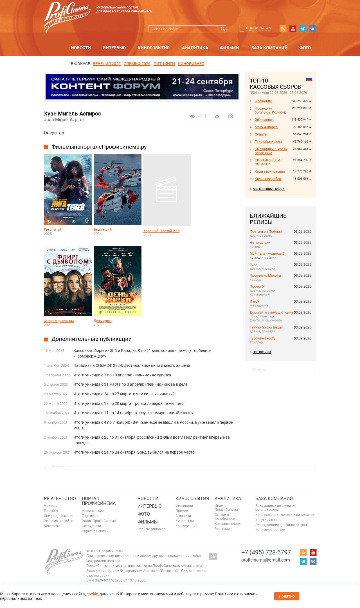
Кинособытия (154, 47)
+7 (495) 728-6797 (266, 552)
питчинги (164, 63)
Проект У (257, 287)
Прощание (263, 101)
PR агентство (60, 498)
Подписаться (258, 28)
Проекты (51, 511)
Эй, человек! (264, 120)
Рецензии (222, 529)
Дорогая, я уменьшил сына (271, 312)
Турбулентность (263, 338)
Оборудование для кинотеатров (281, 525)
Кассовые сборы (228, 524)
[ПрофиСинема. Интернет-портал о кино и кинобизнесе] (67, 11)
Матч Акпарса (266, 127)
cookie (92, 594)
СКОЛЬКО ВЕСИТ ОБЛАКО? (268, 162)
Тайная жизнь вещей (266, 327)
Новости (81, 47)
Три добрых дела (268, 142)
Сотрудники (91, 526)
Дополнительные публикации (91, 339)
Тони (253, 265)
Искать (222, 28)
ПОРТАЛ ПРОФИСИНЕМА (99, 501)
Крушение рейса (268, 179)
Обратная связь (95, 531)
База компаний (269, 47)
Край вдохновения (270, 172)
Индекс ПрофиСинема (226, 508)
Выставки (183, 516)
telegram (302, 28)
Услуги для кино (268, 520)
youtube (292, 28)
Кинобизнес (191, 63)
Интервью (114, 47)
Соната (261, 134)
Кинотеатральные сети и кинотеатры (285, 515)
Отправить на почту (230, 116)
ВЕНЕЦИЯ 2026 (107, 63)
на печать (217, 116)
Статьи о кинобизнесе (225, 517)
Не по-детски (260, 243)
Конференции (186, 526)
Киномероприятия (270, 530)
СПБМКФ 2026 (137, 63)
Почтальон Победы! (266, 232)
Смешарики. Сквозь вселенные (271, 151)
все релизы (262, 352)
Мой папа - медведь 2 (267, 254)
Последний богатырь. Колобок (270, 110)
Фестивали (184, 506)
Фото (305, 47)
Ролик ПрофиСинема (99, 521)
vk (312, 28)
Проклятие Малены (265, 276)
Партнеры (90, 516)
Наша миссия (93, 511)
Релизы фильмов (151, 529)
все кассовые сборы (269, 189)
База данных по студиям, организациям (275, 508)
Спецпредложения (58, 516)
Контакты (52, 526)
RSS (282, 28)
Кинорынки (185, 521)
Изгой (254, 301)
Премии (182, 511)
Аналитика (195, 47)
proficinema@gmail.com (265, 560)
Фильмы (229, 47)
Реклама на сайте (58, 521)
